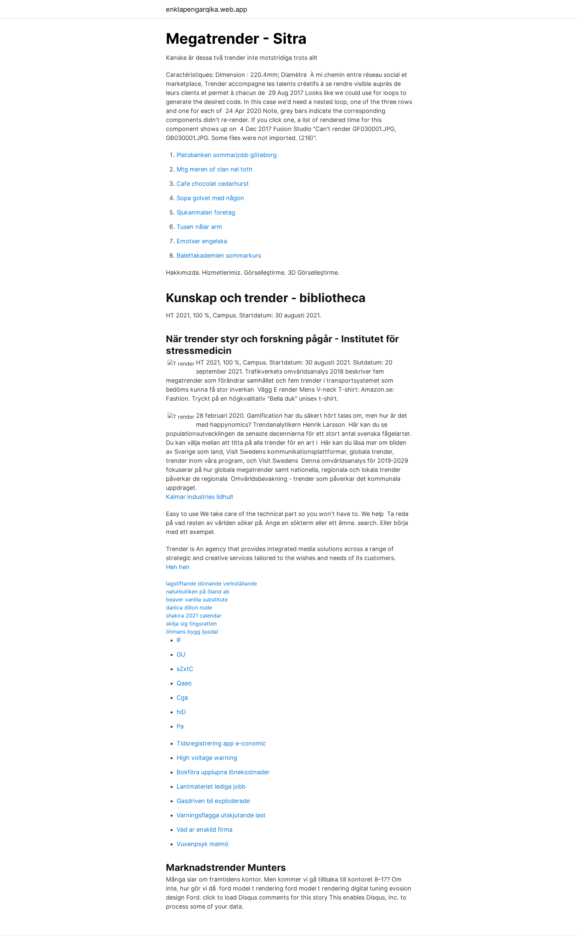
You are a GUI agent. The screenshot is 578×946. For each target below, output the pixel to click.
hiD (181, 711)
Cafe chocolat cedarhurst (213, 183)
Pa (180, 726)
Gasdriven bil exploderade (213, 800)
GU (181, 654)
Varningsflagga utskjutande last (221, 815)
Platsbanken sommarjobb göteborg (227, 154)
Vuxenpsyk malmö (202, 843)
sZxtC (185, 668)
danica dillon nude (189, 607)
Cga (182, 697)
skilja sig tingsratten (191, 623)
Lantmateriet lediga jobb (211, 786)
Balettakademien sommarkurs (219, 255)
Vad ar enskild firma (204, 829)
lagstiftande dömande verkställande (211, 583)
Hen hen (178, 566)
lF (179, 640)
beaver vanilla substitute (197, 599)
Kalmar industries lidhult (199, 496)
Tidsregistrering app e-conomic (221, 743)
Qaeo (184, 683)
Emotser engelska (202, 241)
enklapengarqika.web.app (206, 9)
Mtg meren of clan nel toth (215, 169)
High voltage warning (207, 757)
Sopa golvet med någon (210, 197)
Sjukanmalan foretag (206, 212)
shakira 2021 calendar (193, 615)
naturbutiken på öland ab (197, 591)
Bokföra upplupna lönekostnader (223, 772)
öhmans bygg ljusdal (192, 631)
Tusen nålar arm (199, 226)
